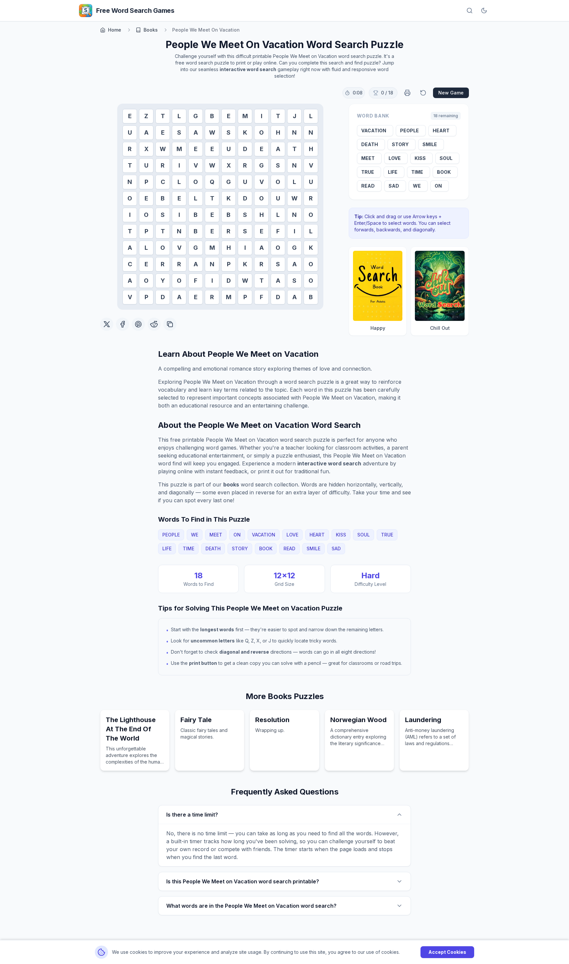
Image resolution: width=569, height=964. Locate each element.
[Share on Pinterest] (138, 324)
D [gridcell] (245, 148)
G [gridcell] (195, 116)
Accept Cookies (447, 952)
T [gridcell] (163, 116)
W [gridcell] (212, 132)
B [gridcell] (212, 116)
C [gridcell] (163, 181)
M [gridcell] (245, 116)
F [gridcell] (278, 231)
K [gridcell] (245, 132)
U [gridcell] (130, 132)
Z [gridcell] (146, 116)
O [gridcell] (261, 132)
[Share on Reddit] (154, 324)
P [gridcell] (146, 181)
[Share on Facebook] (122, 324)
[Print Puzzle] (407, 93)
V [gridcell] (196, 165)
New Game (451, 92)
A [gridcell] (146, 132)
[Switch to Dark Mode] (484, 10)
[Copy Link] (169, 324)
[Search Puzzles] (469, 10)
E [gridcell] (130, 116)
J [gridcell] (294, 116)
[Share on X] (106, 324)
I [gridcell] (261, 116)
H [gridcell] (278, 132)
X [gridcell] (146, 148)
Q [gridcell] (212, 181)
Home (114, 30)
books (151, 30)
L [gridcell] (179, 116)
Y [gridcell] (163, 280)
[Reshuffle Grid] (423, 93)
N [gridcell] (294, 132)
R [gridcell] (130, 148)
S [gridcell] (179, 132)
